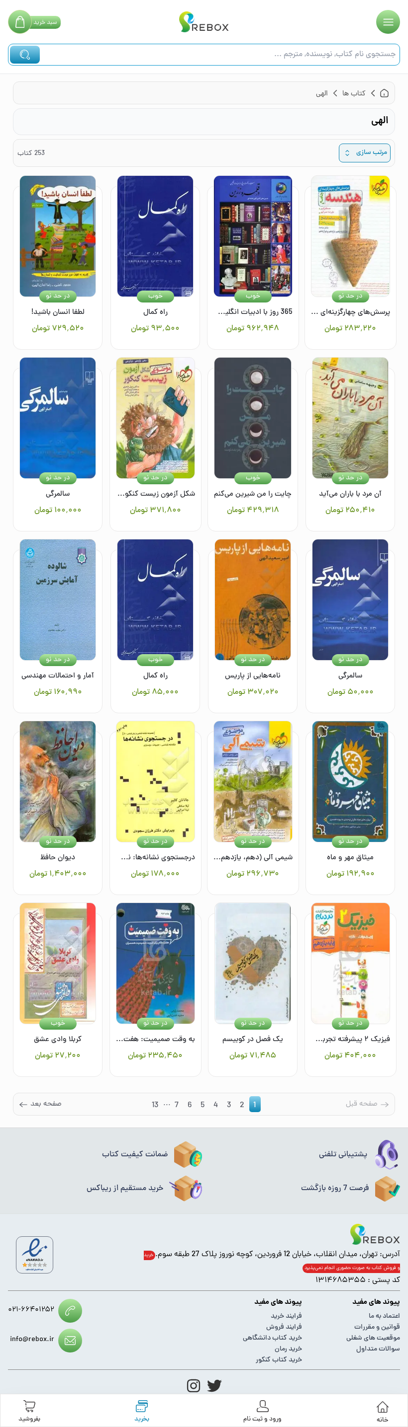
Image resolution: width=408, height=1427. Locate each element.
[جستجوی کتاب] (25, 55)
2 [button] (242, 1105)
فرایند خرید (286, 1316)
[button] (40, 1104)
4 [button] (215, 1105)
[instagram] (193, 1385)
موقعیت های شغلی (373, 1338)
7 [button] (177, 1105)
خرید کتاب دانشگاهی (272, 1338)
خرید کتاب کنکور (279, 1360)
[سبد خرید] (20, 22)
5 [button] (202, 1105)
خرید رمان (288, 1349)
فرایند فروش (284, 1327)
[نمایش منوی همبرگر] (388, 22)
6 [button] (190, 1105)
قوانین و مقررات (377, 1327)
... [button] (167, 1104)
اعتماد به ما (384, 1316)
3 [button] (229, 1105)
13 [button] (155, 1105)
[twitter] (214, 1385)
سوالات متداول (378, 1349)
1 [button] (254, 1105)
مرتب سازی (371, 153)
